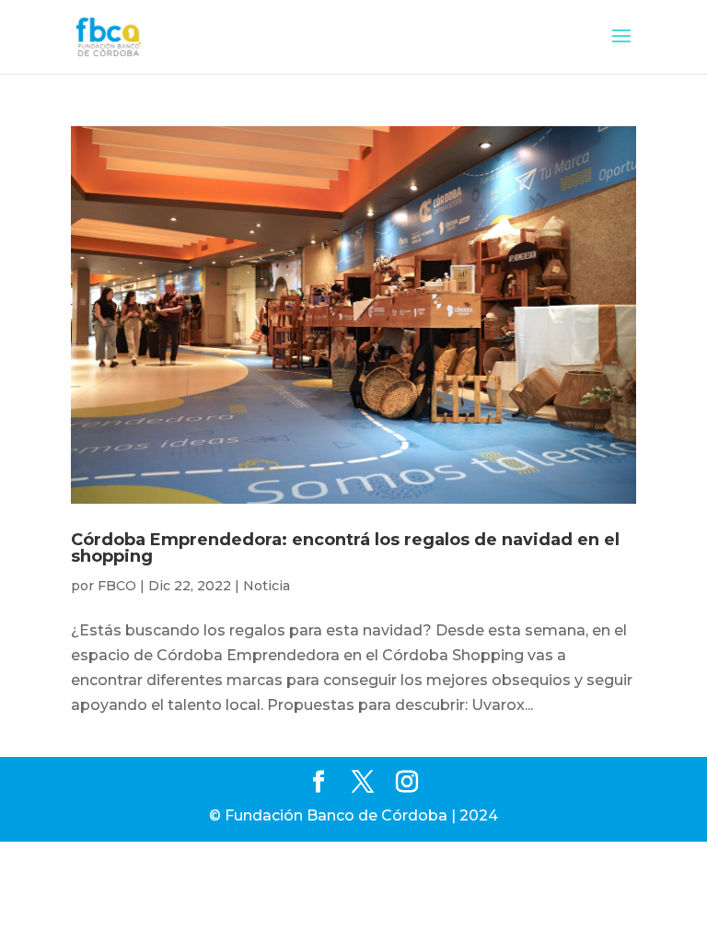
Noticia (266, 585)
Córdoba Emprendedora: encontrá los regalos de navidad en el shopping (345, 548)
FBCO (117, 585)
